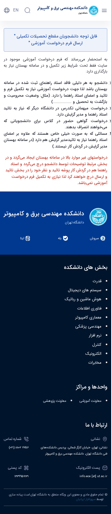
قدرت (97, 281)
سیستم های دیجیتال (84, 290)
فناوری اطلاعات (89, 308)
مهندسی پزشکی (88, 326)
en (15, 10)
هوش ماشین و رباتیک (83, 299)
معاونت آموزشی (90, 401)
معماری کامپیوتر (88, 317)
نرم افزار (95, 335)
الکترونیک (93, 353)
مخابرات (94, 362)
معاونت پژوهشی (54, 401)
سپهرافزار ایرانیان (86, 499)
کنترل (96, 344)
